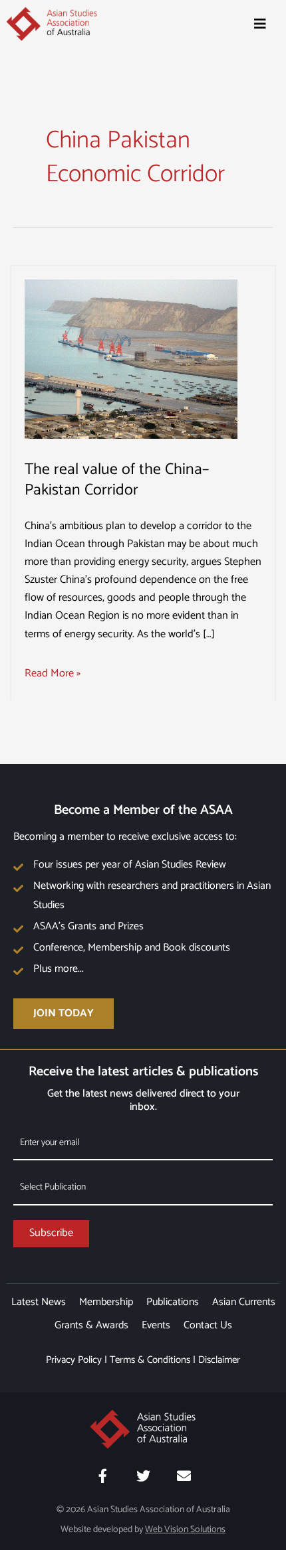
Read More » (52, 673)
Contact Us (208, 1325)
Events (156, 1325)
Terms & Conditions (150, 1360)
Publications (172, 1302)
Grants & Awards (91, 1325)
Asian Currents (243, 1302)
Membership (106, 1302)
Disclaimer (219, 1360)
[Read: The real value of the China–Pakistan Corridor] (131, 359)
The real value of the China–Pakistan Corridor (117, 480)
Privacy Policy (74, 1360)
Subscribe (51, 1233)
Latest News (38, 1302)
